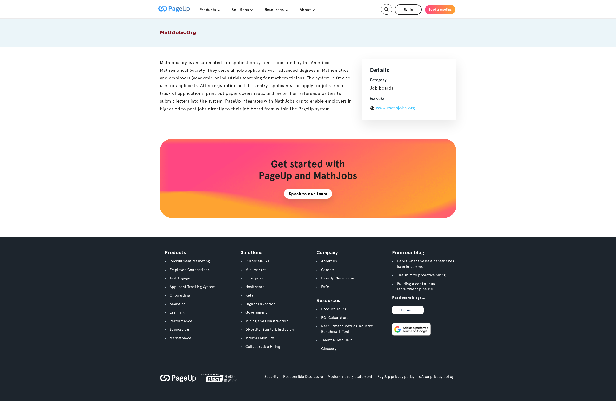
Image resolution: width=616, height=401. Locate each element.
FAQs (325, 287)
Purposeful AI (257, 261)
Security (271, 377)
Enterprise (254, 278)
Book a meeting (440, 9)
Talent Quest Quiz (336, 340)
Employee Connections (190, 270)
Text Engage (180, 278)
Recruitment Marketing (190, 261)
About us (329, 261)
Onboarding (180, 295)
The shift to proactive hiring (421, 275)
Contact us (407, 310)
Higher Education (260, 304)
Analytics (178, 304)
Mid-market (255, 270)
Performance (181, 321)
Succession (179, 329)
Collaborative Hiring (262, 346)
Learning (177, 312)
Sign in (408, 9)
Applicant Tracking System (192, 287)
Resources (275, 9)
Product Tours (333, 309)
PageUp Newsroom (337, 278)
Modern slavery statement (350, 377)
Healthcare (254, 287)
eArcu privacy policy (436, 377)
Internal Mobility (259, 338)
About (306, 9)
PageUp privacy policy (396, 377)
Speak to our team (308, 193)
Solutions (241, 9)
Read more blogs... (408, 298)
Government (256, 312)
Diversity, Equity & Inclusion (269, 329)
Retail (250, 295)
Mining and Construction (267, 321)
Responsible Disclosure (303, 377)
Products (208, 9)
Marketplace (180, 338)
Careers (328, 270)
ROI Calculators (334, 318)
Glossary (328, 349)
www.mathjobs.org (395, 107)
